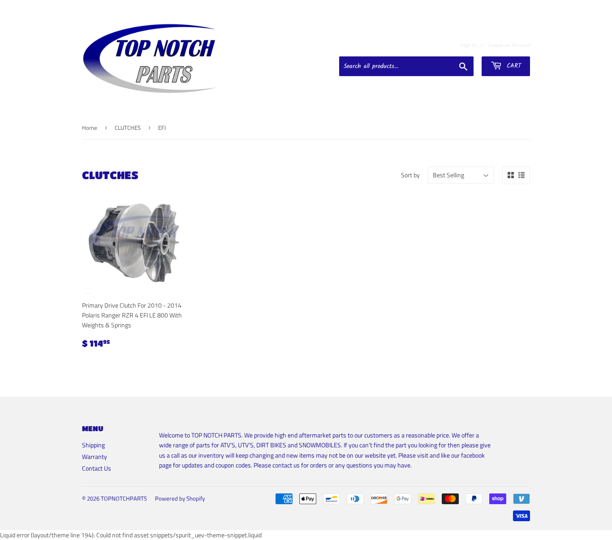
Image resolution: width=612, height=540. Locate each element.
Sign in (469, 45)
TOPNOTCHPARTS (124, 498)
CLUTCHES (128, 127)
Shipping (93, 445)
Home (89, 127)
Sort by (410, 175)
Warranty (94, 456)
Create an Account (509, 45)
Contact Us (96, 468)
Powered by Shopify (180, 498)
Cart (512, 66)
